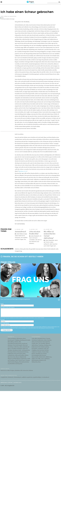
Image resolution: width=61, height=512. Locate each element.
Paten (39, 362)
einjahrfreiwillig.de (37, 377)
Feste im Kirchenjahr (17, 345)
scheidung (46, 345)
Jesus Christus (43, 353)
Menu (1, 2)
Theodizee (39, 352)
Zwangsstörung (18, 251)
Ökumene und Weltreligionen (14, 358)
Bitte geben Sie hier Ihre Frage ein (7, 307)
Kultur (24, 353)
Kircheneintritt (38, 342)
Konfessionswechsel (36, 347)
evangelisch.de (4, 377)
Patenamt (49, 340)
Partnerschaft (45, 352)
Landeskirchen (11, 355)
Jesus (50, 345)
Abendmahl (40, 338)
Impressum (4, 382)
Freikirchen (16, 347)
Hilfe (59, 300)
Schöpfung (34, 350)
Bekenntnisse (20, 338)
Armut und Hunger (12, 338)
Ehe (49, 342)
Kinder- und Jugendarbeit (24, 350)
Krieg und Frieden (18, 353)
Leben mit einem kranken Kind (34, 232)
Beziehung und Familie (25, 340)
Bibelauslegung (35, 360)
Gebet (36, 343)
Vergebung (40, 345)
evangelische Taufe (42, 348)
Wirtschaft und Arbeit (24, 362)
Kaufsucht (53, 249)
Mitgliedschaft (23, 357)
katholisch (41, 360)
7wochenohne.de (45, 377)
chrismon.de (10, 377)
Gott (47, 348)
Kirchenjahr (34, 348)
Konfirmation (11, 353)
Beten (24, 338)
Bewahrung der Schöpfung (13, 340)
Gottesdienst (15, 350)
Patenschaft (45, 342)
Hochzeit (44, 355)
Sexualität (43, 343)
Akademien (17, 370)
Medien (26, 355)
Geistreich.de (25, 370)
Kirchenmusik (20, 352)
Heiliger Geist (35, 358)
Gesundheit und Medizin (16, 348)
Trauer (42, 358)
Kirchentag (25, 352)
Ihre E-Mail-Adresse (5, 323)
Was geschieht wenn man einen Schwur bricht (39, 249)
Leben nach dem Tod (41, 350)
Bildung (12, 342)
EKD (20, 342)
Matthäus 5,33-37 (23, 171)
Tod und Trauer (21, 360)
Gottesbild (38, 353)
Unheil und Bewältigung (13, 362)
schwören (17, 249)
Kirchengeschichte (12, 352)
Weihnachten (35, 362)
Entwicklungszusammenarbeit (14, 343)
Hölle (39, 358)
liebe (47, 350)
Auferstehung (35, 345)
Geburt (20, 347)
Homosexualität (35, 357)
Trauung (27, 360)
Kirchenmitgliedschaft (37, 355)
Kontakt (10, 382)
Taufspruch (34, 352)
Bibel (9, 342)
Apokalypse (47, 358)
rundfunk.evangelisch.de (26, 377)
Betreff (2, 303)
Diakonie (16, 342)
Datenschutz (17, 382)
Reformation (24, 358)
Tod (39, 343)
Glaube (2, 16)
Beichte (33, 353)
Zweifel (33, 343)
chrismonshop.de (17, 377)
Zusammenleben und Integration (15, 363)
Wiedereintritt (42, 357)
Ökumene (48, 343)
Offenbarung (48, 357)
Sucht (57, 249)
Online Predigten (10, 370)
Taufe (16, 360)
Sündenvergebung (45, 347)
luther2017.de (3, 370)
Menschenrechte (11, 357)
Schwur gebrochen (24, 249)
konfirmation (40, 340)
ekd (45, 360)
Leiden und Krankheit (19, 355)
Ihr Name (3, 319)
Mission (17, 357)
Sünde (45, 340)
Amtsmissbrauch (20, 231)
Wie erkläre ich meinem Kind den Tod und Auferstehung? (49, 234)
